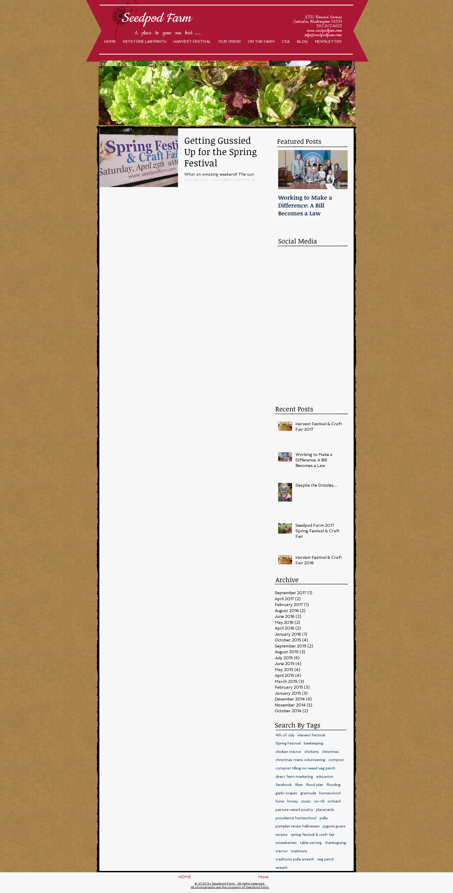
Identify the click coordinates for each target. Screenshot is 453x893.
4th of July (285, 735)
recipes (282, 834)
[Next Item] (339, 170)
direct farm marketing (294, 776)
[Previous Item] (286, 170)
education (324, 776)
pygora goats (334, 826)
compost (336, 760)
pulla (323, 818)
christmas (330, 752)
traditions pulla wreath (295, 859)
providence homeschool (296, 818)
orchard (334, 801)
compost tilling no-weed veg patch (305, 768)
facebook (284, 785)
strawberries (286, 843)
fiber (299, 785)
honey (292, 801)
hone (280, 801)
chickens (311, 752)
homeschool (330, 793)
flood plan (314, 785)
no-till (319, 801)
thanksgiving (335, 843)
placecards (325, 809)
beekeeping (313, 743)
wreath (282, 867)
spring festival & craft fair (313, 834)
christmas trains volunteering (300, 760)
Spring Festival (288, 743)
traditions (299, 851)
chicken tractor (288, 752)
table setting (311, 843)
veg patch (325, 859)
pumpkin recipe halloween (298, 826)
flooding (333, 785)
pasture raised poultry (294, 809)
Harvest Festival (311, 735)
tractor (282, 851)
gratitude (308, 793)
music (306, 801)
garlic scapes (286, 793)
